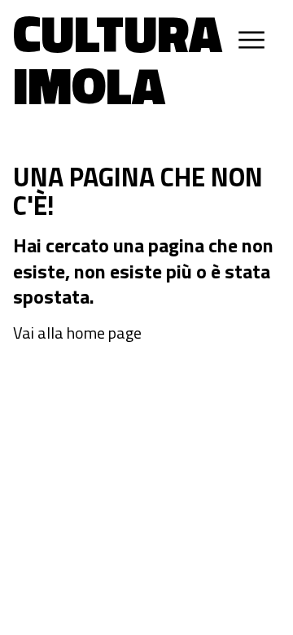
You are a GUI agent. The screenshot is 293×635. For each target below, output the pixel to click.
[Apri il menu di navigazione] (251, 40)
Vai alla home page (77, 333)
